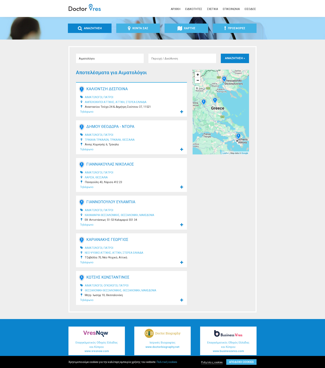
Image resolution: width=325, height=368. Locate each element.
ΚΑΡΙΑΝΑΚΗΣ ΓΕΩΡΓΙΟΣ (107, 239)
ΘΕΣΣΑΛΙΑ (128, 139)
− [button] (198, 80)
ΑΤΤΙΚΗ (120, 102)
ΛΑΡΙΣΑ (89, 177)
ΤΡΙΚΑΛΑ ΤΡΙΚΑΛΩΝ (97, 139)
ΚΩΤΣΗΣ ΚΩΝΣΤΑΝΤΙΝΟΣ (107, 277)
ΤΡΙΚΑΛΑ (115, 139)
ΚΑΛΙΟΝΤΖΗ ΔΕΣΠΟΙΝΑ (107, 89)
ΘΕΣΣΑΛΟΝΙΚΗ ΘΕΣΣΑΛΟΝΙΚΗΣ (103, 290)
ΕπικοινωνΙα (231, 9)
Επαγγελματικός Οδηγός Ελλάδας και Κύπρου (97, 347)
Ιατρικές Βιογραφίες (162, 345)
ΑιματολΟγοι (93, 97)
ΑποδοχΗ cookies (241, 361)
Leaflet (225, 152)
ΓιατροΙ (108, 97)
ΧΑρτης (189, 28)
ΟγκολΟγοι (111, 285)
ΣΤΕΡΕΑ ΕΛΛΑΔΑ (136, 102)
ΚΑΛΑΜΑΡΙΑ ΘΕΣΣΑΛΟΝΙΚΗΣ (102, 215)
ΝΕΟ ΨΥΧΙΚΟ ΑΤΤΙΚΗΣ (98, 252)
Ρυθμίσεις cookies (212, 362)
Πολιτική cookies (167, 361)
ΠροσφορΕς (236, 28)
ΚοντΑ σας (140, 28)
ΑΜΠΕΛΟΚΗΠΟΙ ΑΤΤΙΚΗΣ (99, 102)
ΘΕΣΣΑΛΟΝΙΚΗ (129, 215)
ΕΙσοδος (250, 9)
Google (244, 152)
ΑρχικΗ (175, 9)
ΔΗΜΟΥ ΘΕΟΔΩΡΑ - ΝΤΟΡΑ (110, 126)
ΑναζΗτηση (93, 28)
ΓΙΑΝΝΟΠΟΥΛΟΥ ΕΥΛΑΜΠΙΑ (110, 202)
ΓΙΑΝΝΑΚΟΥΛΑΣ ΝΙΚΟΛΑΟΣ (110, 164)
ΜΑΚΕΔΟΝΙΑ (146, 215)
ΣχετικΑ (212, 9)
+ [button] (198, 74)
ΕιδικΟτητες (193, 9)
